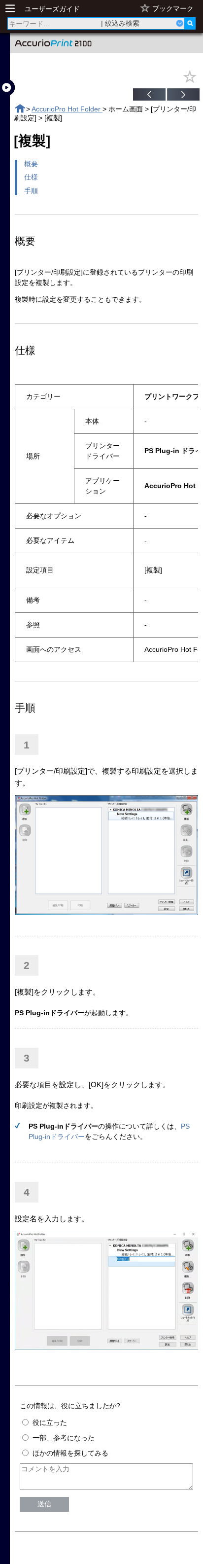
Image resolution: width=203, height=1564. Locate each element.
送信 (44, 1504)
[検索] (190, 23)
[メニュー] (13, 8)
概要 (31, 164)
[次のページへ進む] (183, 95)
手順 (31, 191)
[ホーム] (20, 108)
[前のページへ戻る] (149, 95)
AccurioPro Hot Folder (67, 109)
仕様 (31, 177)
